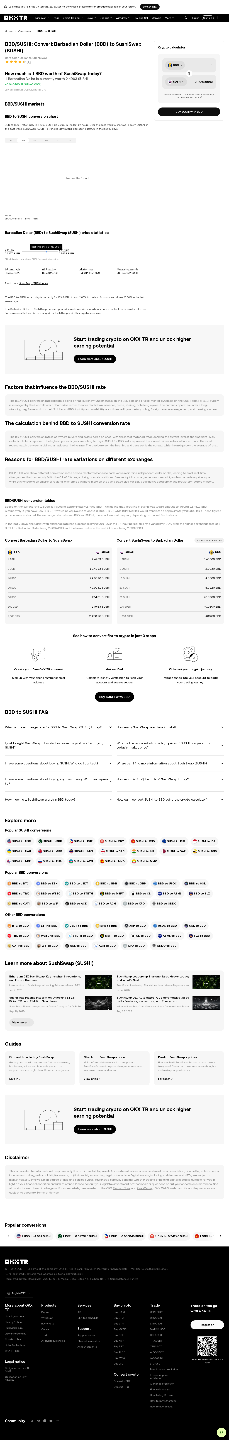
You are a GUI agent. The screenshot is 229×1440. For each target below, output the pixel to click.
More (168, 17)
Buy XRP (118, 1340)
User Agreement (14, 1316)
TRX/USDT (156, 1340)
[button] (186, 18)
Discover (40, 17)
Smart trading (71, 17)
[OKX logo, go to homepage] (15, 18)
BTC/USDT (156, 1317)
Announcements (87, 1346)
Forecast (164, 1078)
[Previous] (8, 1236)
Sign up (207, 17)
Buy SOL (119, 1335)
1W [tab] (34, 140)
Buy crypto (47, 1323)
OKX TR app (12, 1350)
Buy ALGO (119, 1352)
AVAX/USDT (157, 1357)
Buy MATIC (120, 1329)
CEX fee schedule (87, 1317)
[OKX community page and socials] (57, 1421)
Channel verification (89, 1341)
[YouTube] (51, 1421)
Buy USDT (119, 1312)
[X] (32, 1421)
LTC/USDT (156, 1363)
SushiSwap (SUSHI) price (33, 283)
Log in (195, 17)
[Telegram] (38, 1421)
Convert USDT (122, 1381)
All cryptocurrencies (53, 1340)
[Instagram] (44, 1421)
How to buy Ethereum (163, 1400)
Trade (55, 17)
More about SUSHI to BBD (209, 540)
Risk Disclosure (14, 1327)
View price (91, 1078)
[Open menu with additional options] (223, 18)
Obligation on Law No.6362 (15, 1378)
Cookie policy (13, 1339)
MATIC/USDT (157, 1329)
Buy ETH (119, 1323)
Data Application (15, 1345)
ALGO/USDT (157, 1352)
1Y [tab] (58, 140)
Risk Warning (145, 1188)
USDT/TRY (156, 1312)
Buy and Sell (141, 17)
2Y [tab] (70, 140)
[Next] (220, 1236)
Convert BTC (121, 1386)
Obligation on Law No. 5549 (18, 1370)
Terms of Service (47, 1192)
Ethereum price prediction (159, 1376)
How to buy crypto (161, 1389)
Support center (86, 1335)
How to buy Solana (161, 1406)
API (79, 1312)
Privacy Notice (13, 1322)
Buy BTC (119, 1317)
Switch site (150, 6)
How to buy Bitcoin (161, 1395)
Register (207, 1325)
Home (9, 31)
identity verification (112, 677)
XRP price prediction (162, 1383)
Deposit (104, 17)
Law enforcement (15, 1333)
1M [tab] (46, 140)
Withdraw (121, 17)
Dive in (13, 1078)
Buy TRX (119, 1346)
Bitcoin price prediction (164, 1369)
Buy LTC (118, 1363)
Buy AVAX (119, 1357)
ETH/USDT (156, 1323)
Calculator (25, 31)
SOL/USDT (156, 1335)
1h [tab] (11, 140)
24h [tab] (23, 140)
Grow (89, 17)
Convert (156, 17)
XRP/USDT (156, 1346)
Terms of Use (121, 1188)
